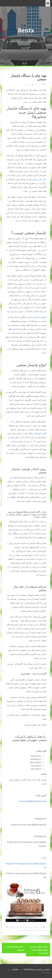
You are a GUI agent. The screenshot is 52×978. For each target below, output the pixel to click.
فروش (11, 927)
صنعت (16, 927)
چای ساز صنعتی (39, 179)
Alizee (15, 969)
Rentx (26, 30)
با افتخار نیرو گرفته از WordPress (37, 969)
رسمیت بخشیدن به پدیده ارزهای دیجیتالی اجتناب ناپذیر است (39, 949)
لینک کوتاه (21, 930)
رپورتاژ (30, 930)
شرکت (21, 927)
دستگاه (35, 930)
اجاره (28, 84)
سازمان (27, 927)
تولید (37, 927)
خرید (32, 927)
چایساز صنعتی (33, 317)
